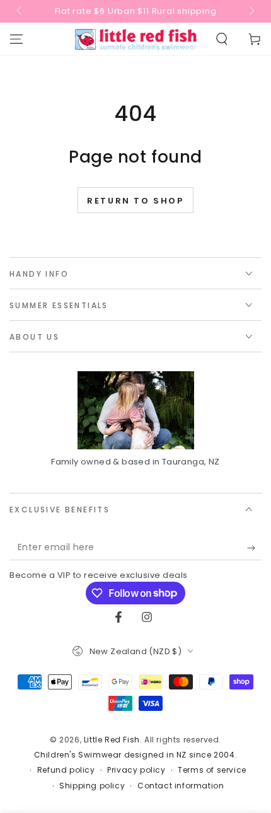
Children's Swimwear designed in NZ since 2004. (136, 755)
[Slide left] (20, 11)
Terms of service (212, 770)
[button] (221, 39)
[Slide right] (251, 11)
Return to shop (135, 201)
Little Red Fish (112, 739)
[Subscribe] (254, 548)
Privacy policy (136, 770)
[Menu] (16, 39)
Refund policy (66, 770)
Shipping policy (92, 786)
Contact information (180, 786)
